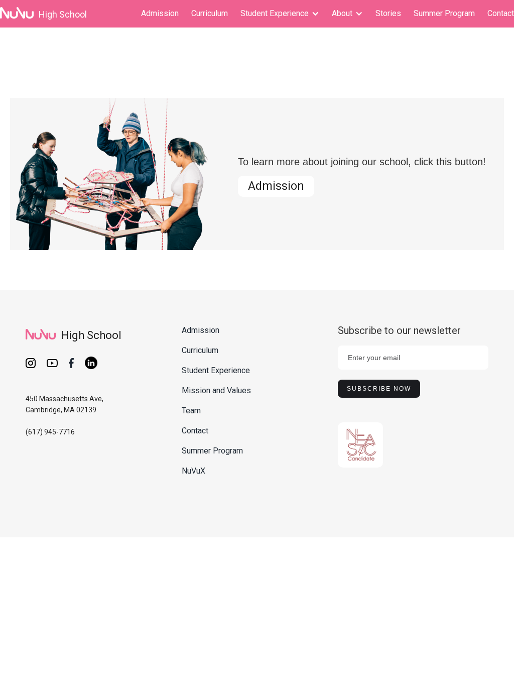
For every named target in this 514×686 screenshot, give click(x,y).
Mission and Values (216, 390)
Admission (160, 13)
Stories (388, 13)
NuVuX (193, 471)
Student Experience (216, 370)
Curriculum (209, 13)
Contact (500, 13)
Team (191, 410)
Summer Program (444, 13)
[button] (279, 14)
